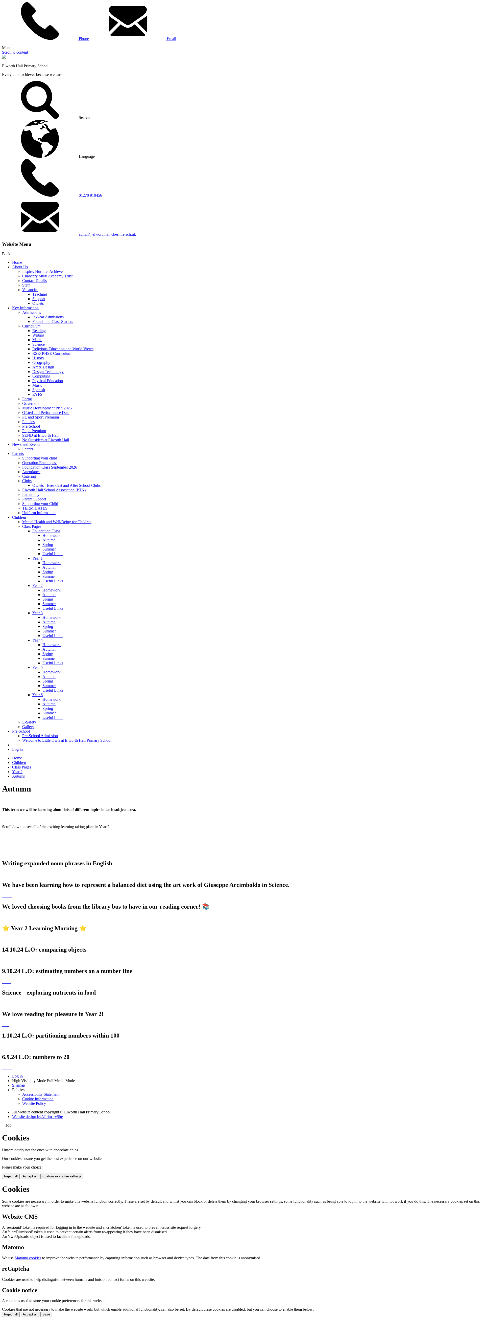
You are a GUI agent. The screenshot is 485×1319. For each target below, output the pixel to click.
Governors (30, 403)
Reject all (11, 1176)
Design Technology (48, 371)
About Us (20, 267)
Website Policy (34, 1103)
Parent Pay (30, 494)
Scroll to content (15, 52)
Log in (17, 749)
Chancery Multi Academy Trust (47, 276)
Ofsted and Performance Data (45, 412)
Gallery (28, 726)
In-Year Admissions (48, 317)
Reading (39, 330)
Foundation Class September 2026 (49, 467)
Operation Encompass (39, 462)
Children (19, 517)
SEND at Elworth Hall (40, 435)
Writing (38, 335)
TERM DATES (34, 508)
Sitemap (18, 1085)
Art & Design (43, 367)
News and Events (26, 444)
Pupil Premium (34, 431)
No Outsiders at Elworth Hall (45, 440)
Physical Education (47, 381)
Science (38, 344)
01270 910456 (90, 195)
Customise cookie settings (61, 1176)
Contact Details (34, 280)
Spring (47, 544)
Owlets (38, 303)
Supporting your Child (40, 503)
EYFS (37, 394)
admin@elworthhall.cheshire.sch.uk (107, 234)
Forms (27, 399)
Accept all (30, 1176)
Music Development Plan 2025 (47, 408)
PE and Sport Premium (40, 417)
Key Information (25, 308)
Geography (41, 362)
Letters (27, 449)
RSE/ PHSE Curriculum (51, 353)
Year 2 (37, 585)
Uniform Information (39, 513)
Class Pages (31, 526)
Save (46, 1314)
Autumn (49, 540)
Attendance (31, 472)
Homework (51, 535)
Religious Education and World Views (62, 349)
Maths (37, 340)
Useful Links (52, 554)
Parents (18, 453)
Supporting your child (39, 458)
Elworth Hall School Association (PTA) (54, 490)
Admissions (31, 312)
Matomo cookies (28, 1258)
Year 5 (37, 667)
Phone (83, 38)
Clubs (27, 481)
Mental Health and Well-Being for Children (56, 522)
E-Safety (29, 722)
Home (17, 262)
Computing (41, 376)
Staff (26, 285)
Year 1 (37, 558)
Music (37, 385)
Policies (28, 422)
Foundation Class (46, 531)
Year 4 (37, 640)
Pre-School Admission (40, 736)
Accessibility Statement (40, 1094)
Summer (49, 549)
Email (171, 38)
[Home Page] (4, 57)
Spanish (38, 390)
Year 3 (37, 613)
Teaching (39, 294)
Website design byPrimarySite (37, 1116)
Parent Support (34, 499)
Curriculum (31, 326)
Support (38, 299)
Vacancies (30, 290)
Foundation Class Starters (52, 321)
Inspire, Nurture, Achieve (42, 271)
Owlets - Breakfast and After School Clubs (66, 485)
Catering (29, 476)
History (38, 358)
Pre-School (31, 426)
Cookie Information (38, 1099)
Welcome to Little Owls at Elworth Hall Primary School (66, 740)
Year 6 (37, 695)
